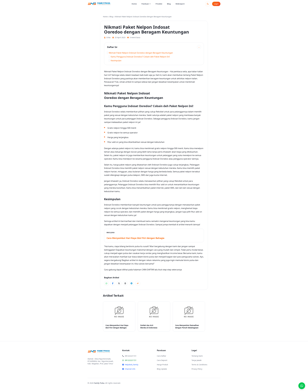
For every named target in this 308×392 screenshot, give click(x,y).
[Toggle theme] (207, 3)
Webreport (180, 4)
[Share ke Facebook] (112, 283)
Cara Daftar (161, 356)
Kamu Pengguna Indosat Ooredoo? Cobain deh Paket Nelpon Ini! (140, 56)
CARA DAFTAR (148, 269)
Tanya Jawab (197, 360)
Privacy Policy (197, 369)
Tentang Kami (197, 356)
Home (134, 4)
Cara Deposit (162, 360)
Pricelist (159, 4)
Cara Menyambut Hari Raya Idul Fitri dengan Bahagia (135, 238)
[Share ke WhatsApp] (106, 283)
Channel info (130, 369)
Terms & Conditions (199, 364)
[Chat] (301, 385)
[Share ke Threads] (125, 283)
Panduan (145, 4)
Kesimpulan (116, 60)
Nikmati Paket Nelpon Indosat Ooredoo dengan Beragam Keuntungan (141, 52)
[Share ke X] (119, 283)
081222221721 (130, 360)
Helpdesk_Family (131, 364)
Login (216, 4)
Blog (169, 4)
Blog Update (162, 369)
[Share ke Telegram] (131, 283)
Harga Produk (162, 364)
